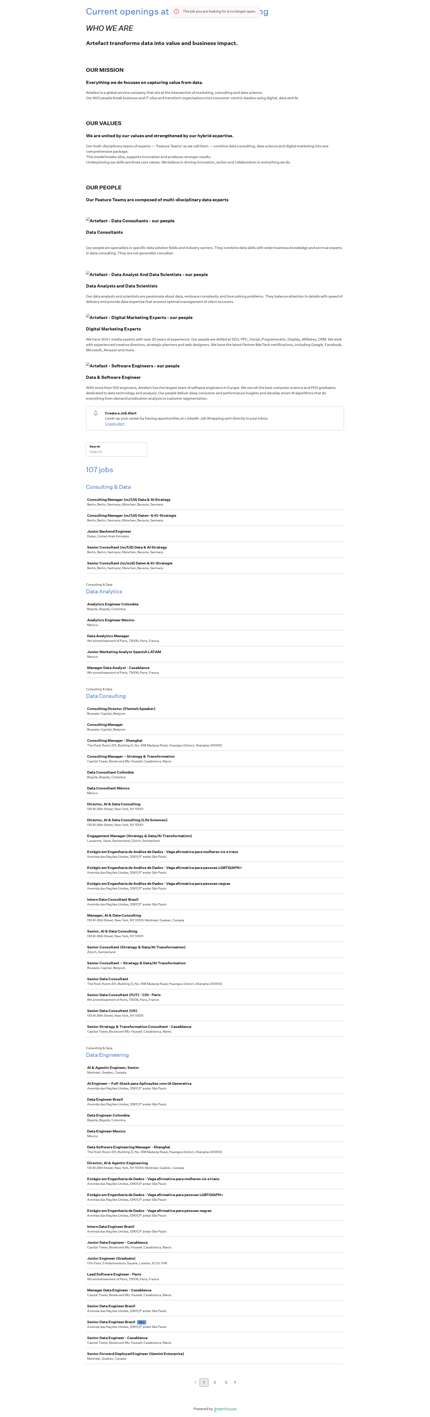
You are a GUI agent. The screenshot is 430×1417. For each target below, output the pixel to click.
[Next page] (235, 1383)
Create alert (115, 424)
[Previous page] (195, 1383)
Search (95, 446)
